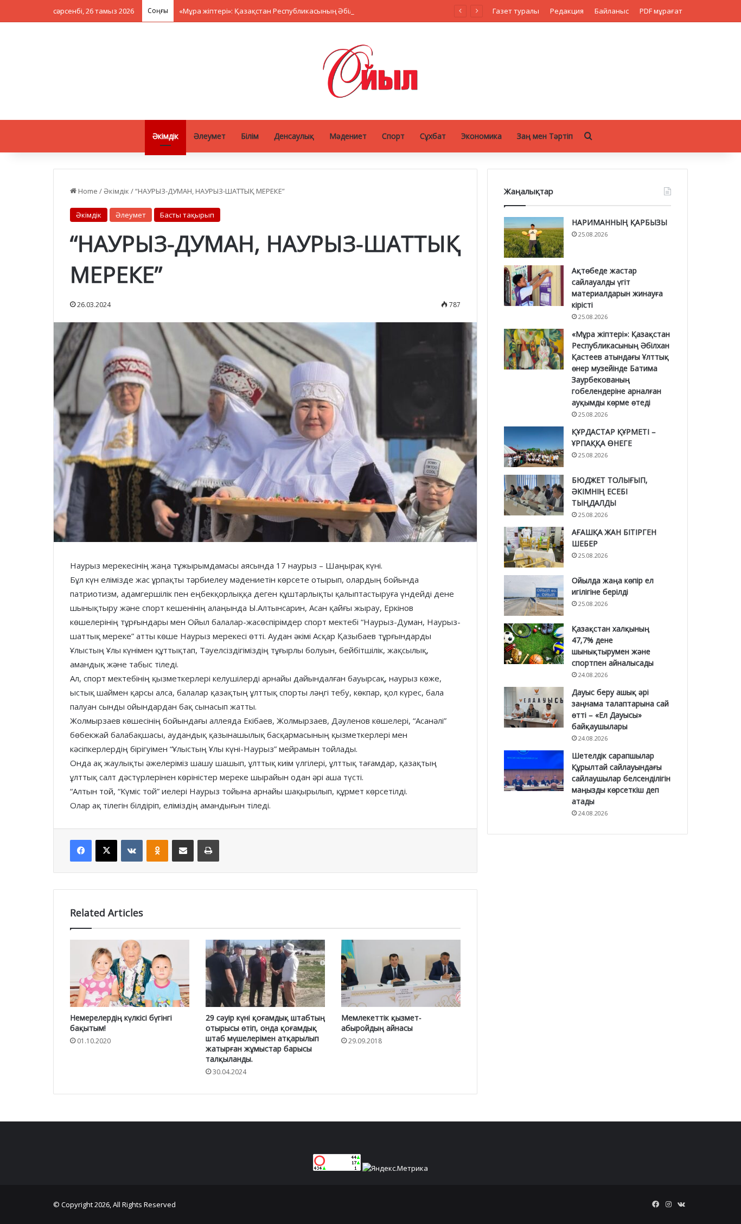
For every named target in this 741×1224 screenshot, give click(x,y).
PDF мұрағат (661, 11)
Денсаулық (294, 136)
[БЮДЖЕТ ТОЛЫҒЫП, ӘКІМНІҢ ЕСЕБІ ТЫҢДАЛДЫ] (534, 495)
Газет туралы (516, 11)
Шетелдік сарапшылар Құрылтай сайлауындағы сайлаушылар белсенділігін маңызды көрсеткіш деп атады (621, 778)
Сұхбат (433, 136)
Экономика (481, 136)
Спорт (393, 136)
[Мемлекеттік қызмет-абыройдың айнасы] (401, 973)
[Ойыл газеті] (370, 71)
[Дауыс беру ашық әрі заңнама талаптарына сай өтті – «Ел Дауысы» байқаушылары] (534, 707)
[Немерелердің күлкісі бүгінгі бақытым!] (129, 973)
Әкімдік (165, 136)
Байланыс (612, 11)
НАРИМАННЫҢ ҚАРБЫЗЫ (619, 222)
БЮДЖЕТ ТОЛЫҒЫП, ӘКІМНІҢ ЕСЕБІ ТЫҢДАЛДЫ (610, 491)
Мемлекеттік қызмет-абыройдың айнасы (381, 1022)
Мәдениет (348, 136)
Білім (250, 136)
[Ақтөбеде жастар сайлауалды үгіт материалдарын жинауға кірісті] (534, 285)
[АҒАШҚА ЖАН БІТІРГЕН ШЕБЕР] (534, 547)
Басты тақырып (187, 215)
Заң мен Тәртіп (545, 136)
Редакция (567, 11)
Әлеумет (210, 136)
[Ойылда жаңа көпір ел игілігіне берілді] (534, 595)
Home (87, 191)
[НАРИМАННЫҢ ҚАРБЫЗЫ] (534, 237)
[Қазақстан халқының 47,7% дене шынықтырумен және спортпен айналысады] (534, 643)
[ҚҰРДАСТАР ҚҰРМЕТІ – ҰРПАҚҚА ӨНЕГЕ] (534, 446)
